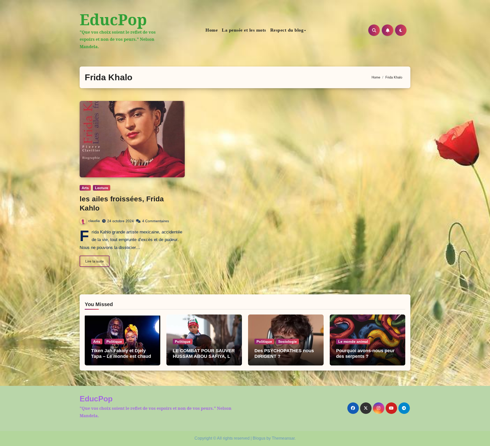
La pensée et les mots (244, 30)
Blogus (259, 438)
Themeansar (283, 438)
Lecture (101, 188)
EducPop (113, 19)
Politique (114, 341)
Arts (85, 188)
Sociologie (287, 341)
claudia (94, 221)
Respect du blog (287, 30)
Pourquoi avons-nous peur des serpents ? (365, 353)
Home (211, 30)
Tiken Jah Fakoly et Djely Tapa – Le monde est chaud (121, 353)
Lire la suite (94, 261)
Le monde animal (353, 341)
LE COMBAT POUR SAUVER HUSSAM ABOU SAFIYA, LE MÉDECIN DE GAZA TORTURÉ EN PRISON (204, 359)
